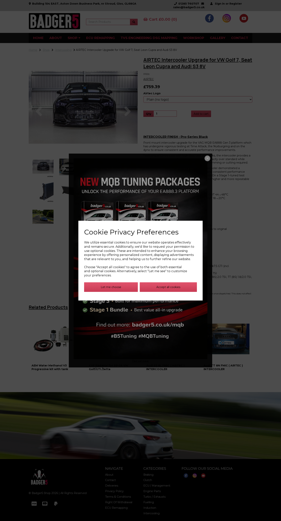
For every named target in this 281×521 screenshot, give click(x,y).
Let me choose (111, 287)
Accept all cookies (168, 287)
